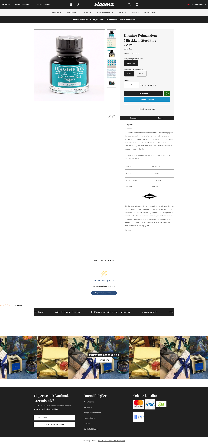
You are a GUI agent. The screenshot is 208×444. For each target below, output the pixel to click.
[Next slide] (113, 116)
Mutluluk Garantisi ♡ (23, 4)
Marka (129, 128)
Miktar (126, 81)
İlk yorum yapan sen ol (104, 293)
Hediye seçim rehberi (92, 413)
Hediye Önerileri (150, 12)
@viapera (104, 359)
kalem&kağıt (89, 418)
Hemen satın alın (147, 99)
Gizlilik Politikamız (91, 429)
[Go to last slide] (109, 116)
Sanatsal (135, 12)
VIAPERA (101, 441)
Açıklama (130, 125)
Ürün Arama (89, 402)
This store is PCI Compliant (114, 441)
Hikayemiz (6, 4)
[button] (111, 34)
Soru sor (133, 118)
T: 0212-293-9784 (43, 4)
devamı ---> (129, 230)
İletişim (87, 424)
